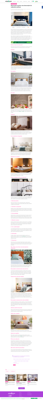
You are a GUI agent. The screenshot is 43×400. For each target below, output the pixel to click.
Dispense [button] (36, 398)
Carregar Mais (21, 388)
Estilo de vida (21, 1)
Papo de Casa (14, 1)
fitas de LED (24, 236)
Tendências (13, 371)
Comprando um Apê (25, 1)
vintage (23, 111)
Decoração (18, 1)
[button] (40, 398)
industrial (20, 111)
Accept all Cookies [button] (32, 398)
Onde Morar (29, 1)
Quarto (7, 371)
